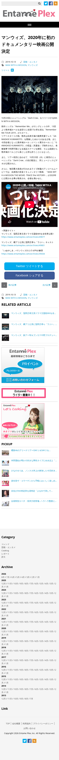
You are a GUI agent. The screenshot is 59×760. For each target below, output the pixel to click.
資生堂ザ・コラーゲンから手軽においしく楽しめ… (34, 480)
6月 (13, 577)
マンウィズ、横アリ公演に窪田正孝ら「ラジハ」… (34, 324)
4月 (23, 577)
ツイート (5, 70)
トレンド (5, 544)
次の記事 (49, 285)
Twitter (46, 3)
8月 (3, 577)
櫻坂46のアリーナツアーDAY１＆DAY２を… (31, 450)
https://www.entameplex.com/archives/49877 (23, 237)
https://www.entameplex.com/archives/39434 (23, 253)
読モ (3, 556)
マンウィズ (33, 65)
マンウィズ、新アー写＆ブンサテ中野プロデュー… (34, 335)
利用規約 (27, 723)
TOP (8, 723)
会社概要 (16, 723)
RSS (56, 3)
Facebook (51, 3)
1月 (38, 577)
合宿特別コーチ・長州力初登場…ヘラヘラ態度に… (33, 501)
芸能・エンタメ (30, 61)
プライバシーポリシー (43, 723)
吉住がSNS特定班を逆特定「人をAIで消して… (32, 490)
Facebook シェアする (29, 275)
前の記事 (10, 285)
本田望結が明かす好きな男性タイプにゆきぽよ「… (34, 460)
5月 (18, 577)
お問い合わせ (29, 728)
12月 (3, 583)
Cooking (5, 550)
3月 (28, 577)
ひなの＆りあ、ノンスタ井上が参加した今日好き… (34, 470)
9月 (21, 583)
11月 (10, 583)
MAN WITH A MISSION (16, 65)
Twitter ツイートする (29, 266)
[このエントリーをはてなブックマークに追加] (12, 70)
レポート (5, 553)
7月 (8, 577)
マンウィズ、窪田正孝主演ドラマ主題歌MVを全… (33, 313)
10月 (16, 583)
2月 (33, 577)
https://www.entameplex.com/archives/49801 (23, 245)
